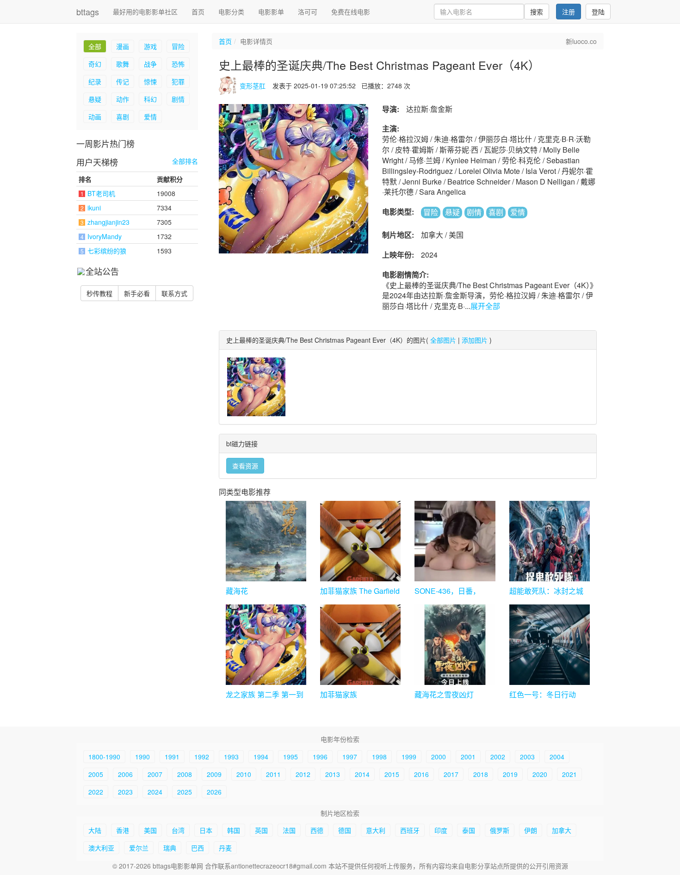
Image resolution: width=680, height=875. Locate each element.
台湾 (178, 830)
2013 (332, 774)
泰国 (468, 830)
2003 (527, 756)
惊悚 (150, 81)
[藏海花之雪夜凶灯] (454, 644)
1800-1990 (104, 756)
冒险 (178, 46)
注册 (568, 11)
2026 (214, 791)
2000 (438, 756)
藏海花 (237, 590)
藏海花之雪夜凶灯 (444, 694)
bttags (87, 12)
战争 (150, 63)
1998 (379, 756)
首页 (198, 11)
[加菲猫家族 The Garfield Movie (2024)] (360, 541)
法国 (289, 830)
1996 (320, 756)
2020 (539, 774)
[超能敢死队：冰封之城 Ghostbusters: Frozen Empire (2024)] (549, 541)
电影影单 (271, 11)
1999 (409, 756)
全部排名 (185, 161)
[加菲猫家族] (360, 644)
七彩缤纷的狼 (106, 250)
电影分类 (231, 11)
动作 (122, 99)
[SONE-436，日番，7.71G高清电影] (454, 541)
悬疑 (94, 99)
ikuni (94, 207)
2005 (95, 774)
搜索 (536, 11)
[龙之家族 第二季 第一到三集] (266, 644)
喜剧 (122, 116)
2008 (184, 774)
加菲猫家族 (338, 694)
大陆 (94, 830)
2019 (510, 774)
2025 (184, 791)
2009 (214, 774)
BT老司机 (101, 193)
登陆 (598, 11)
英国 (261, 830)
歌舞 (122, 63)
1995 (290, 756)
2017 (451, 774)
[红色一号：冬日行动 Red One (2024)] (549, 644)
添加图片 (475, 340)
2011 (273, 774)
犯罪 (178, 81)
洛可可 (307, 11)
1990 (142, 756)
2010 (243, 774)
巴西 (197, 847)
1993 (231, 756)
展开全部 (485, 306)
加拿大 (561, 830)
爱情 (150, 116)
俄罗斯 (499, 830)
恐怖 (178, 63)
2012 (303, 774)
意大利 (375, 830)
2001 (468, 756)
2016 (421, 774)
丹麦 (225, 847)
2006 (125, 774)
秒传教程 (99, 293)
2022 (95, 791)
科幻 (150, 99)
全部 (94, 46)
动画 (94, 116)
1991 (172, 756)
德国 (344, 830)
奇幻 (94, 63)
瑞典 (169, 847)
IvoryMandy (104, 236)
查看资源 (245, 465)
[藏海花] (266, 541)
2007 (155, 774)
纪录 (94, 81)
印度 (440, 830)
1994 (260, 756)
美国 (150, 830)
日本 (205, 830)
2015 (391, 774)
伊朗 (530, 830)
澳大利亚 (101, 847)
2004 (557, 756)
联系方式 (174, 293)
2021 (569, 774)
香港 (122, 830)
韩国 (233, 830)
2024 (155, 791)
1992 (201, 756)
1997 (349, 756)
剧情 (178, 99)
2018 (480, 774)
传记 (122, 81)
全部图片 (443, 340)
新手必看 (137, 293)
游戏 (150, 46)
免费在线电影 (350, 11)
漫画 (122, 46)
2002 (497, 756)
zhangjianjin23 (108, 222)
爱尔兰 (138, 847)
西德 (316, 830)
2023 (125, 791)
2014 (362, 774)
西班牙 (410, 830)
